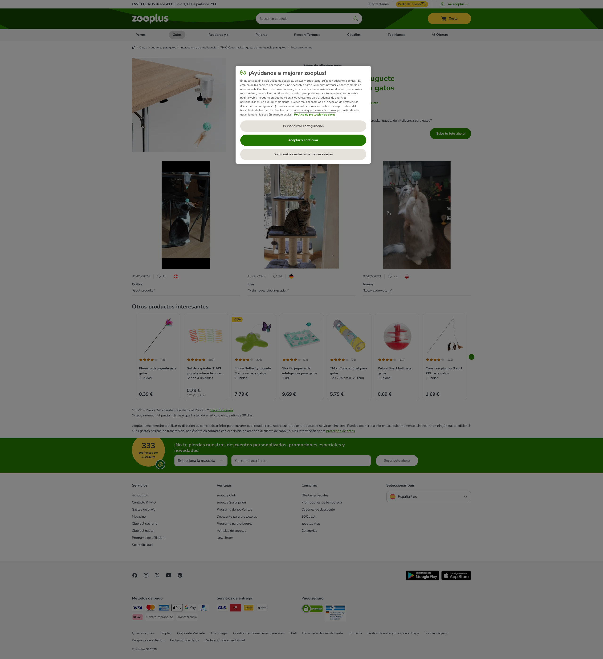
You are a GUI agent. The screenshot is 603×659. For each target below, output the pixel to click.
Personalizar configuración (303, 126)
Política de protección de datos (314, 114)
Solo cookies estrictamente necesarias (303, 154)
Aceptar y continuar (303, 140)
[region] (303, 115)
